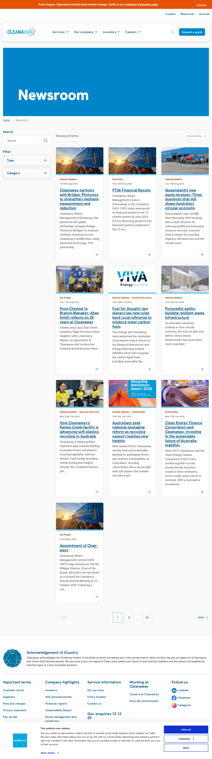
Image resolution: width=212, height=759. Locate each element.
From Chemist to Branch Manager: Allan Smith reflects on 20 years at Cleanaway (79, 315)
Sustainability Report (58, 710)
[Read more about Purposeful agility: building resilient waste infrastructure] (202, 369)
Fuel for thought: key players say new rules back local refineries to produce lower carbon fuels (132, 317)
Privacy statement (14, 710)
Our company (83, 32)
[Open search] (173, 32)
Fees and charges (14, 703)
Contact (170, 14)
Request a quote (192, 32)
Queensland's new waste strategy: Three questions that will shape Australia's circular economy (183, 199)
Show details (48, 753)
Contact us (94, 703)
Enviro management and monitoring (60, 719)
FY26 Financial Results (131, 190)
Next (201, 617)
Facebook (184, 697)
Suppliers (9, 697)
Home (6, 120)
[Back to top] (202, 635)
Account (204, 14)
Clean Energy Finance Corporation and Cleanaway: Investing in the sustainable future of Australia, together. (183, 433)
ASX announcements (58, 697)
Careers (131, 32)
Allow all (186, 729)
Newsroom (187, 14)
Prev (64, 617)
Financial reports (56, 703)
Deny (186, 747)
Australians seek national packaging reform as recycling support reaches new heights (130, 431)
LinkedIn (183, 690)
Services (58, 32)
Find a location (96, 697)
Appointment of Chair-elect (79, 547)
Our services (95, 690)
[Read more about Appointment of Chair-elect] (96, 597)
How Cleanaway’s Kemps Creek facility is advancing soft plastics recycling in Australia (79, 429)
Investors (109, 32)
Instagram (184, 705)
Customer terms (13, 690)
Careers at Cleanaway (144, 694)
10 (147, 617)
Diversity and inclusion (144, 701)
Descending (194, 136)
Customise (184, 738)
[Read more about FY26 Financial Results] (149, 255)
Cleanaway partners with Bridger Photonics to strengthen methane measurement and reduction (79, 199)
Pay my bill (10, 717)
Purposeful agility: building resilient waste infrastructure (185, 313)
